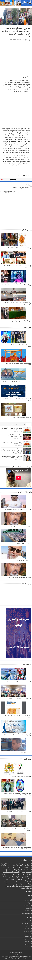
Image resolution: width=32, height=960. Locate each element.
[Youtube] (15, 954)
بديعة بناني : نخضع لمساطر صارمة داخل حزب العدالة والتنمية (17, 829)
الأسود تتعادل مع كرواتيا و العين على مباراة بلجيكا (18, 681)
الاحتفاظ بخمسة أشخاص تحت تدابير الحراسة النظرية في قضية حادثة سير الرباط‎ (21, 186)
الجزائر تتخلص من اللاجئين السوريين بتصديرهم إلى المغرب (11, 191)
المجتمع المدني (6, 870)
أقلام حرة (4, 864)
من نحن (30, 895)
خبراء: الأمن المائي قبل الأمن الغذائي (21, 321)
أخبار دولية (29, 864)
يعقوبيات (23, 888)
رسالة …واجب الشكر (25, 752)
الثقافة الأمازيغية (27, 939)
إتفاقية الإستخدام (27, 910)
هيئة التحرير (29, 897)
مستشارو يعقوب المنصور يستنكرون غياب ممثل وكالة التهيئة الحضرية (17, 303)
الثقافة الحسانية (27, 941)
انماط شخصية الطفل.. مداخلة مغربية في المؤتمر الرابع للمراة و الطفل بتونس (17, 847)
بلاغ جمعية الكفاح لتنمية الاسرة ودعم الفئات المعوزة (17, 811)
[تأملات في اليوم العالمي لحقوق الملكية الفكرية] (13, 569)
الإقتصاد (16, 865)
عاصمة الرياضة (26, 881)
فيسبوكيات (21, 884)
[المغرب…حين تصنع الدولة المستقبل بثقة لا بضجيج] (13, 501)
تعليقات (17, 424)
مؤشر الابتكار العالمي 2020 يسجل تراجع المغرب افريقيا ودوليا (17, 716)
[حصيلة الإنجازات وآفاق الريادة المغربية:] (13, 518)
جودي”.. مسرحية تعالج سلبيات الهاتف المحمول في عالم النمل (16, 284)
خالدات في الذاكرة (27, 923)
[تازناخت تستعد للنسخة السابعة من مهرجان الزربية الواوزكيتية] (13, 355)
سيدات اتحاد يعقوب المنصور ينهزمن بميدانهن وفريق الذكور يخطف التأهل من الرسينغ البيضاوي (11, 450)
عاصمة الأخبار (15, 879)
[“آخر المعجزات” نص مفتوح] (13, 552)
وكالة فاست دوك (14, 952)
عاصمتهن (5, 881)
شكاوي (23, 879)
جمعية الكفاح (28, 877)
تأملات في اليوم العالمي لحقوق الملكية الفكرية (19, 577)
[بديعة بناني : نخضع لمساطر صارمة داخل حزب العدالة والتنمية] (13, 821)
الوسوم (11, 424)
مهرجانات (29, 888)
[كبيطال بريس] (16, 3)
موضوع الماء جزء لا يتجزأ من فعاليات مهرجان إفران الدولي (18, 247)
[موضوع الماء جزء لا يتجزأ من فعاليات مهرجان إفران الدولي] (13, 239)
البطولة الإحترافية (9, 865)
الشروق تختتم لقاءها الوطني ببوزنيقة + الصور (19, 698)
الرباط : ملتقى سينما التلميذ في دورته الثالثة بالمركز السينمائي (17, 734)
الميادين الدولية (13, 872)
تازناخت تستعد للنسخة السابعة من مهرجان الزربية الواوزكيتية (18, 363)
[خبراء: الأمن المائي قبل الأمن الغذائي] (13, 313)
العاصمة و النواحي (20, 869)
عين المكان (28, 884)
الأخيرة (29, 424)
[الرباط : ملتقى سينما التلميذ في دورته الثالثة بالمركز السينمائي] (13, 726)
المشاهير (28, 872)
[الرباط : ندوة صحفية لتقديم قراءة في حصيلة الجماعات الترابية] (13, 391)
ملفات (6, 886)
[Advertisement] (16, 59)
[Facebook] (18, 954)
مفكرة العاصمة (13, 886)
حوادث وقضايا (16, 39)
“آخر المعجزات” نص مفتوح (24, 560)
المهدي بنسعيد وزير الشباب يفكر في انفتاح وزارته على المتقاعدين (17, 266)
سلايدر (10, 39)
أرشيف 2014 (11, 864)
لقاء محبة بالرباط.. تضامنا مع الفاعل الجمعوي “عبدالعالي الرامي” (16, 345)
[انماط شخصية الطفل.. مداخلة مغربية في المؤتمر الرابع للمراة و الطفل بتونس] (13, 839)
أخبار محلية (21, 864)
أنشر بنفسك (28, 900)
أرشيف (15, 864)
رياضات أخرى (4, 877)
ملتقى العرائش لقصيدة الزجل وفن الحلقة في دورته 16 (17, 381)
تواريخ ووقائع (6, 874)
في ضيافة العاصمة (13, 884)
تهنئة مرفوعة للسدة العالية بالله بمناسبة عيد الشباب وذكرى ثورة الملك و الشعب (17, 794)
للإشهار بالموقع (28, 905)
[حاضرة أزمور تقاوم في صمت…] (13, 535)
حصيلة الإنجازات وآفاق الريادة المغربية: (21, 526)
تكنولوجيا (20, 874)
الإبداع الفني (22, 865)
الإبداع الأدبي (29, 865)
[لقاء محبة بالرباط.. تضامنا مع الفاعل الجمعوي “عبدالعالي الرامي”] (13, 337)
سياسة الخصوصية (27, 913)
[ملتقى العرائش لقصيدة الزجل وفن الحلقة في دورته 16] (13, 374)
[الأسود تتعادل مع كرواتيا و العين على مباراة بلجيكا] (13, 674)
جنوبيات (22, 877)
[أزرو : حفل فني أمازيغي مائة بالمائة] (13, 409)
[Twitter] (17, 954)
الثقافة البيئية (25, 867)
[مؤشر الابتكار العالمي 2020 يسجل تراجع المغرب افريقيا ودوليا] (13, 708)
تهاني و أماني (14, 874)
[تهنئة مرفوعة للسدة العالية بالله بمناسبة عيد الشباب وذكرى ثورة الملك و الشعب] (13, 785)
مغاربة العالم (22, 886)
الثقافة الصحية (28, 946)
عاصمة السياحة (18, 881)
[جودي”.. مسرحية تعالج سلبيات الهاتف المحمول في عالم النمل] (13, 276)
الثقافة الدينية (9, 867)
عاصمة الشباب (11, 881)
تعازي (23, 874)
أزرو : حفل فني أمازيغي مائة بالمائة (22, 417)
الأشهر (23, 424)
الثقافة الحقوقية (17, 867)
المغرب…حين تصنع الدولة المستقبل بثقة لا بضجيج (18, 509)
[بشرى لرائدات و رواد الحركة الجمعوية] (13, 768)
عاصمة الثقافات (8, 879)
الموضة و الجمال (22, 872)
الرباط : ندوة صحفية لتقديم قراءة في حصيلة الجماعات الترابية (17, 399)
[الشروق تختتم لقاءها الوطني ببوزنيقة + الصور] (13, 691)
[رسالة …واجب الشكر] (13, 744)
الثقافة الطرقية (28, 931)
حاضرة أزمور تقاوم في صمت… (23, 543)
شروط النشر (28, 903)
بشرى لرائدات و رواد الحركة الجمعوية (21, 776)
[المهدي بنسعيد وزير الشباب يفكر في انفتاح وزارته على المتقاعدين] (13, 257)
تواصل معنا (29, 908)
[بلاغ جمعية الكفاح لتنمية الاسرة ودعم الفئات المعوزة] (13, 804)
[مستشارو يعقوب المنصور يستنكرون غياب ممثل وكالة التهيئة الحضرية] (13, 294)
